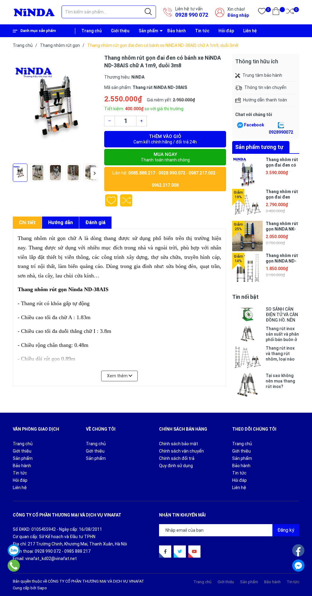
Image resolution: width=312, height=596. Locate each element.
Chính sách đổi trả (176, 458)
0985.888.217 (141, 173)
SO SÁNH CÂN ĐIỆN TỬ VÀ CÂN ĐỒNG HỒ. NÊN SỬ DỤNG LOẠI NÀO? (282, 315)
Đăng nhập (238, 15)
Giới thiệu (120, 30)
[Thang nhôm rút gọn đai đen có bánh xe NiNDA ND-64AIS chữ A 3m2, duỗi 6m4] (247, 172)
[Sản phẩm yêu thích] (262, 12)
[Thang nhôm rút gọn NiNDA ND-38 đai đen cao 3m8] (247, 268)
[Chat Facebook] (240, 125)
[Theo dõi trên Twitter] (180, 551)
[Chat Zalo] (281, 125)
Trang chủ (91, 30)
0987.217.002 (202, 173)
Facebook (254, 124)
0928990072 (281, 132)
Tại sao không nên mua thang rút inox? (280, 381)
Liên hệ (250, 30)
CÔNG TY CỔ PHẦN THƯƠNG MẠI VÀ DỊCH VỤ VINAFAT (96, 581)
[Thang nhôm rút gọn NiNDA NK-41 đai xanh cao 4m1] (247, 236)
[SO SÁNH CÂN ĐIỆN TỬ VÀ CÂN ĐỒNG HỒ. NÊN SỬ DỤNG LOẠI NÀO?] (247, 314)
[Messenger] (298, 565)
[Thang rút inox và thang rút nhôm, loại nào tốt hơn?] (247, 357)
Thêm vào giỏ (165, 139)
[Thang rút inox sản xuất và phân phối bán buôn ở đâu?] (247, 334)
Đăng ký (285, 530)
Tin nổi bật (245, 297)
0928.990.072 (171, 173)
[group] (55, 107)
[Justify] (148, 12)
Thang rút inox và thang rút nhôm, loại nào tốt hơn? (280, 354)
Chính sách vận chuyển (181, 451)
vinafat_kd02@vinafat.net (51, 558)
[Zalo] (14, 550)
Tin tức (202, 30)
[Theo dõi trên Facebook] (165, 551)
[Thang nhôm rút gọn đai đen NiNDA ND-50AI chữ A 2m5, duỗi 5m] (247, 204)
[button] (94, 173)
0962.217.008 (165, 185)
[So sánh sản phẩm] (290, 12)
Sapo (42, 588)
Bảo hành (176, 30)
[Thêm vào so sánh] (126, 200)
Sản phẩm (148, 30)
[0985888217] (14, 565)
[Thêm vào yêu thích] (111, 200)
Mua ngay (165, 157)
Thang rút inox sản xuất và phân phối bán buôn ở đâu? (282, 334)
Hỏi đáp (226, 30)
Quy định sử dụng (176, 465)
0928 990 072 (191, 15)
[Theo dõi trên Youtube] (194, 551)
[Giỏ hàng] (276, 12)
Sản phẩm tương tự (259, 147)
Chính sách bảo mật (178, 443)
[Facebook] (298, 550)
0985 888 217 (77, 551)
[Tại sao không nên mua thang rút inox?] (247, 385)
